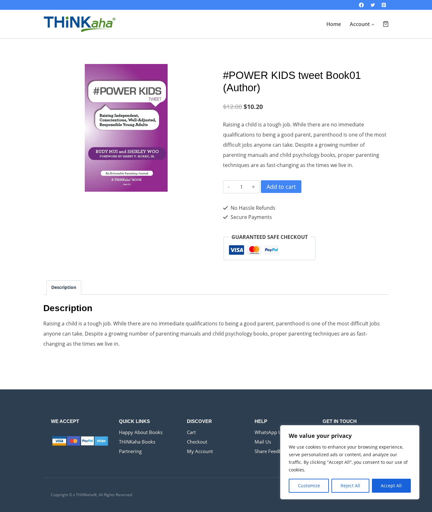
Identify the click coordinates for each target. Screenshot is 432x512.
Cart (191, 432)
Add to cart (281, 186)
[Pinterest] (384, 5)
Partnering (130, 451)
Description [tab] (63, 287)
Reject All (350, 486)
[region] (349, 462)
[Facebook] (362, 5)
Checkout (197, 441)
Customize (309, 486)
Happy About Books (141, 432)
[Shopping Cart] (386, 24)
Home (333, 24)
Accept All (391, 486)
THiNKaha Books (137, 441)
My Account (200, 451)
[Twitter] (373, 5)
